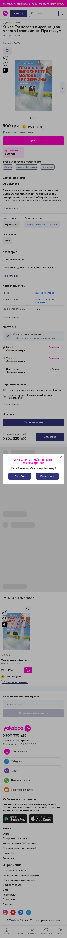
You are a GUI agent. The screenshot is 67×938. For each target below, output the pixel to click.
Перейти (20, 476)
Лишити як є (47, 476)
